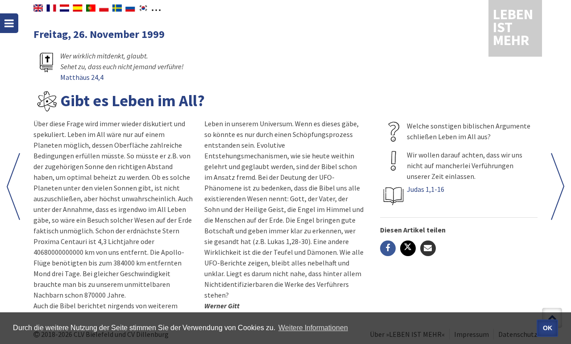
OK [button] (547, 328)
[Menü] (9, 23)
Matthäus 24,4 (81, 77)
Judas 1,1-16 (425, 189)
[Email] (428, 248)
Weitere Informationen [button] (313, 328)
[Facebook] (388, 248)
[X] (408, 248)
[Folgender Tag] (13, 186)
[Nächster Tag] (557, 186)
